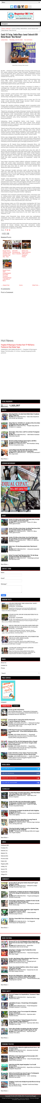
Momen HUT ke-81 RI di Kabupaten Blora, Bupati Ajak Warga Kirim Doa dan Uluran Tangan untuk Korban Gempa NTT (22, 743)
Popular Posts (6, 705)
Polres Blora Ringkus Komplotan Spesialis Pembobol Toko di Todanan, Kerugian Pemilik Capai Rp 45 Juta (23, 1029)
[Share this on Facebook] (5, 230)
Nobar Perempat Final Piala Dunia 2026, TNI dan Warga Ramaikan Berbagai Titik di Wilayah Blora (23, 556)
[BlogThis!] (5, 234)
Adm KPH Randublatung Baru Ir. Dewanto (16, 252)
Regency (3, 864)
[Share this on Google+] (9, 230)
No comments (28, 40)
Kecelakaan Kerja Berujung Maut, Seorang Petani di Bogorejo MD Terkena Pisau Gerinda (23, 820)
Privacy (3, 668)
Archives (16, 705)
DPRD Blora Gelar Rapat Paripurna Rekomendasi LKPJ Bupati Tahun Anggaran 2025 (23, 1056)
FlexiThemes (10, 1098)
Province (3, 858)
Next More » (4, 459)
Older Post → (35, 285)
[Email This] (3, 234)
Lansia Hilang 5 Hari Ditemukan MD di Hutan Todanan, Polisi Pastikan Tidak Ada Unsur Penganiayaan (23, 450)
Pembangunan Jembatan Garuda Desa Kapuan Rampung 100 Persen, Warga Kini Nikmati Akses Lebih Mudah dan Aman (24, 893)
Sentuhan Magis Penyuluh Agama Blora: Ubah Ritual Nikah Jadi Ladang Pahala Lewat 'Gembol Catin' (24, 793)
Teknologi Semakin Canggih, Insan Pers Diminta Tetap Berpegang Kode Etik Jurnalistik (23, 829)
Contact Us (4, 665)
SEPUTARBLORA (19, 1096)
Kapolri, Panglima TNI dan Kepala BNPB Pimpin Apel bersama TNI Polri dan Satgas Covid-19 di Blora (24, 626)
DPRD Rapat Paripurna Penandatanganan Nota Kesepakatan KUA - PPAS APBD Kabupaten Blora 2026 (22, 731)
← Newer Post (5, 285)
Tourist (3, 872)
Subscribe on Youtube (9, 777)
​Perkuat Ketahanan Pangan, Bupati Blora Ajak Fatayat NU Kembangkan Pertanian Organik (24, 910)
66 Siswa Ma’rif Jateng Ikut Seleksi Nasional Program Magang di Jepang (21, 720)
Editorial (8, 28)
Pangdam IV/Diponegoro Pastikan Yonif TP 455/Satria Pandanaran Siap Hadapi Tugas (17, 346)
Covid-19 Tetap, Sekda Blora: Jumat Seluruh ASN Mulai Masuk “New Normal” (19, 35)
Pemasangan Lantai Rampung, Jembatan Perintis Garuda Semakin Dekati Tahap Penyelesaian (24, 901)
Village (3, 874)
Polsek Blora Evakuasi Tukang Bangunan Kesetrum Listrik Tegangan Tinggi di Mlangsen (23, 1020)
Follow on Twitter (8, 768)
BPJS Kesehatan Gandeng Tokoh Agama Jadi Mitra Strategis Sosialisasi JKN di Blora (22, 441)
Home (3, 28)
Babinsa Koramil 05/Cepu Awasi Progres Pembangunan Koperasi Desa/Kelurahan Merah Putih (24, 1073)
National (3, 856)
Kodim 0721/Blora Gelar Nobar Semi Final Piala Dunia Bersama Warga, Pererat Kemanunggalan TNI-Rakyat (23, 538)
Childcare (3, 845)
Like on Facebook (8, 773)
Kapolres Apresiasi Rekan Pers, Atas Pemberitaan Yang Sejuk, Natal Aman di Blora (24, 637)
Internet (3, 850)
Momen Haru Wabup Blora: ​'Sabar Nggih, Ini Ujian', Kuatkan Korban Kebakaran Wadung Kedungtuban (22, 976)
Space (2, 869)
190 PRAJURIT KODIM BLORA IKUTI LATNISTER (21, 647)
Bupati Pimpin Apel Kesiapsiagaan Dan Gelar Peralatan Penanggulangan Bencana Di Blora (7, 275)
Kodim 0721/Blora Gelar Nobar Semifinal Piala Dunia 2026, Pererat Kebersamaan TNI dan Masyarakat (24, 529)
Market (3, 853)
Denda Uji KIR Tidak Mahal (16, 709)
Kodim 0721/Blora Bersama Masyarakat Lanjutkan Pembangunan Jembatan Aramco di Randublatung (22, 802)
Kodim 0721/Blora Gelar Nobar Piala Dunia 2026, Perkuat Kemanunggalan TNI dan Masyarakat (24, 520)
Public (2, 861)
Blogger (34, 1096)
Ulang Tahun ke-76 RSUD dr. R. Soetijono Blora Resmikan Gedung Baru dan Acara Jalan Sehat (24, 423)
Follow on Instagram (9, 782)
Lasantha (27, 1098)
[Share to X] (6, 234)
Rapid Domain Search (23, 1099)
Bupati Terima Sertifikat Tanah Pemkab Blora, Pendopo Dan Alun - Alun (7, 253)
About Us (3, 662)
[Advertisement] (20, 377)
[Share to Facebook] (8, 234)
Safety (2, 866)
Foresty (3, 848)
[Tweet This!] (7, 230)
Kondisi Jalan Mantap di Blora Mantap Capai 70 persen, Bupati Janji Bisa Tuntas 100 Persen (23, 959)
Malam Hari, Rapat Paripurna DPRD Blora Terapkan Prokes (26, 253)
